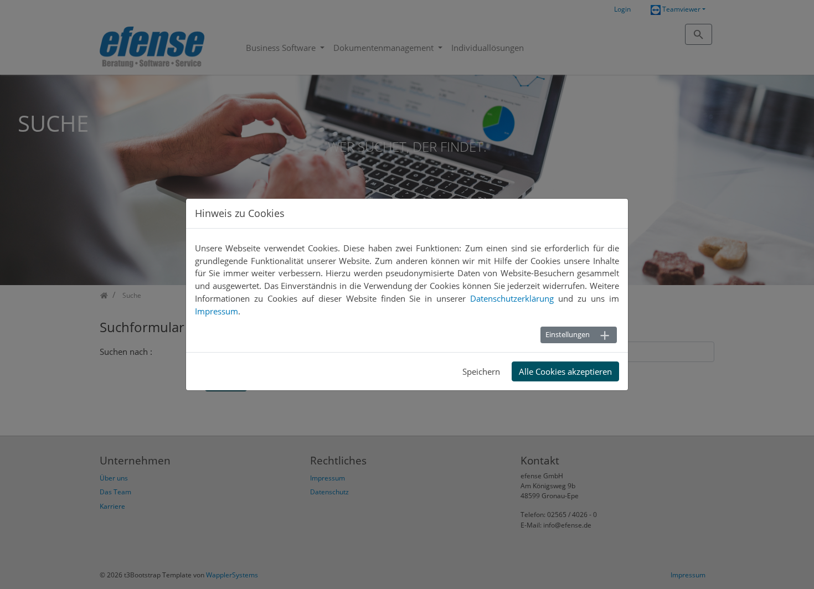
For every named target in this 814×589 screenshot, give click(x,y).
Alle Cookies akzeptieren (565, 371)
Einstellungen (567, 334)
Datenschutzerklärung (512, 298)
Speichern (481, 371)
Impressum (216, 311)
